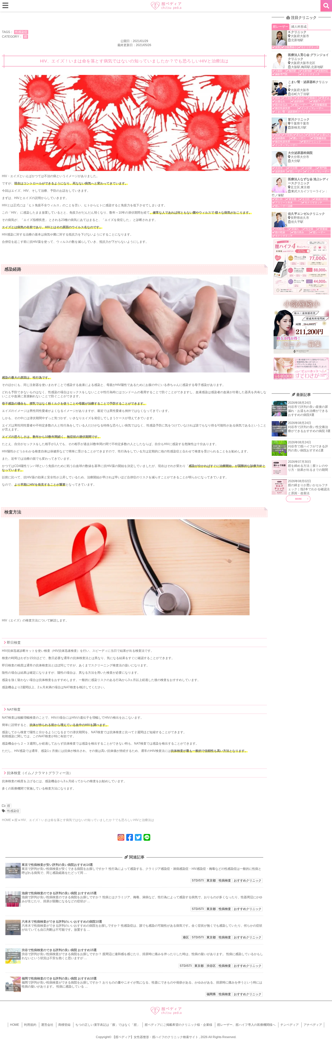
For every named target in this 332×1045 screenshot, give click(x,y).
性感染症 (21, 32)
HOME (6, 820)
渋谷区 (211, 965)
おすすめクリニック (247, 880)
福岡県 (211, 994)
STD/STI (198, 880)
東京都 (211, 880)
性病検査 (225, 880)
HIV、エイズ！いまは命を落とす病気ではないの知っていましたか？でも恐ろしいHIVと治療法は (87, 820)
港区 (186, 937)
